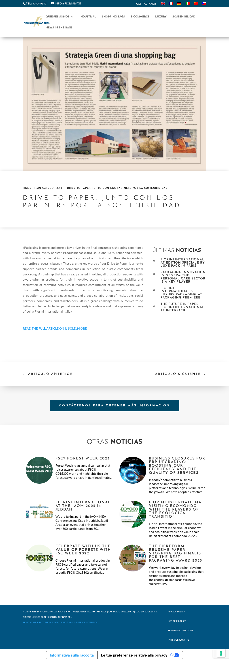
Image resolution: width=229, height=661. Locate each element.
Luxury (161, 16)
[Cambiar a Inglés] (163, 4)
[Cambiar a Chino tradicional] (196, 4)
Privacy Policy (176, 612)
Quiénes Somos (57, 16)
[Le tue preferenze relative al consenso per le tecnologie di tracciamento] (221, 653)
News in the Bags (59, 27)
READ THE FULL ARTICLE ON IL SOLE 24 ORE (55, 328)
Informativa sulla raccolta (72, 655)
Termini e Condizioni (180, 631)
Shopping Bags (113, 16)
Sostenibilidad (183, 16)
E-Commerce (140, 16)
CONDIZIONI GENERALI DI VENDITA (79, 623)
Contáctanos (146, 4)
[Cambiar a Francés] (171, 4)
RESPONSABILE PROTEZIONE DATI (40, 623)
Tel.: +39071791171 (36, 3)
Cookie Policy (177, 621)
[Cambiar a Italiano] (188, 4)
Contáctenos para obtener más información (114, 405)
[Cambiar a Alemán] (179, 4)
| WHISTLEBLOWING (178, 640)
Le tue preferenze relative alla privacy (134, 655)
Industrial (88, 16)
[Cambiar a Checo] (204, 4)
